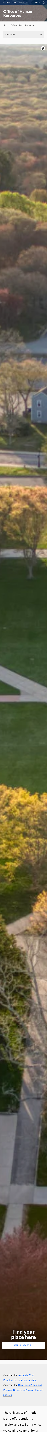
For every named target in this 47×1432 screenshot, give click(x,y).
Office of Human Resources (17, 13)
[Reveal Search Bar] (44, 2)
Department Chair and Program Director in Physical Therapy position (23, 1389)
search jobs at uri (23, 1345)
